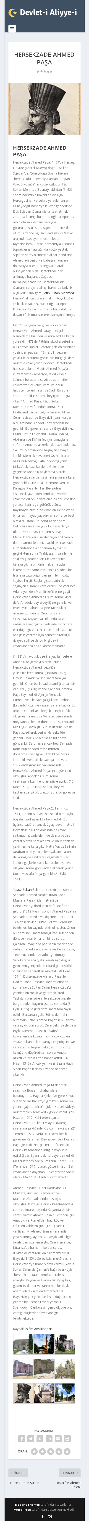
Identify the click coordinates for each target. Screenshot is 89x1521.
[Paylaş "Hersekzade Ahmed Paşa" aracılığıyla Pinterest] (39, 1438)
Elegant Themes (27, 1504)
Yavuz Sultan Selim (27, 889)
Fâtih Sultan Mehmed (58, 293)
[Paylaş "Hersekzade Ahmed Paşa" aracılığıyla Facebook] (21, 1438)
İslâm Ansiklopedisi (39, 1329)
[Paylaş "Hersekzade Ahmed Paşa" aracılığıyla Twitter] (30, 1438)
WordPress (22, 1510)
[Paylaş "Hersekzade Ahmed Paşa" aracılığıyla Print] (67, 1438)
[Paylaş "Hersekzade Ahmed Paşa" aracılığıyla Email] (58, 1438)
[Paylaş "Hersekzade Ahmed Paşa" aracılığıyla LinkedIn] (49, 1438)
